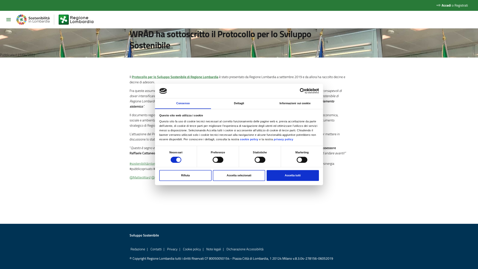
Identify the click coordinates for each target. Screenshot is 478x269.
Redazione (138, 249)
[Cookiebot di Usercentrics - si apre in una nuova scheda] (302, 91)
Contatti (156, 249)
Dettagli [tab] (239, 103)
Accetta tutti (293, 175)
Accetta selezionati (239, 175)
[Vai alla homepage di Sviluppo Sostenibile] (35, 20)
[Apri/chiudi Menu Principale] (10, 20)
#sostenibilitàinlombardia (147, 163)
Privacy (172, 249)
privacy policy (283, 139)
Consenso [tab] (183, 103)
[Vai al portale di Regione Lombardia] (78, 20)
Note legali (213, 249)
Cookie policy (192, 249)
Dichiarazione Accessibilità (244, 249)
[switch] (218, 160)
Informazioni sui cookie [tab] (295, 103)
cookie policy (249, 139)
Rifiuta (185, 175)
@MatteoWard (140, 177)
